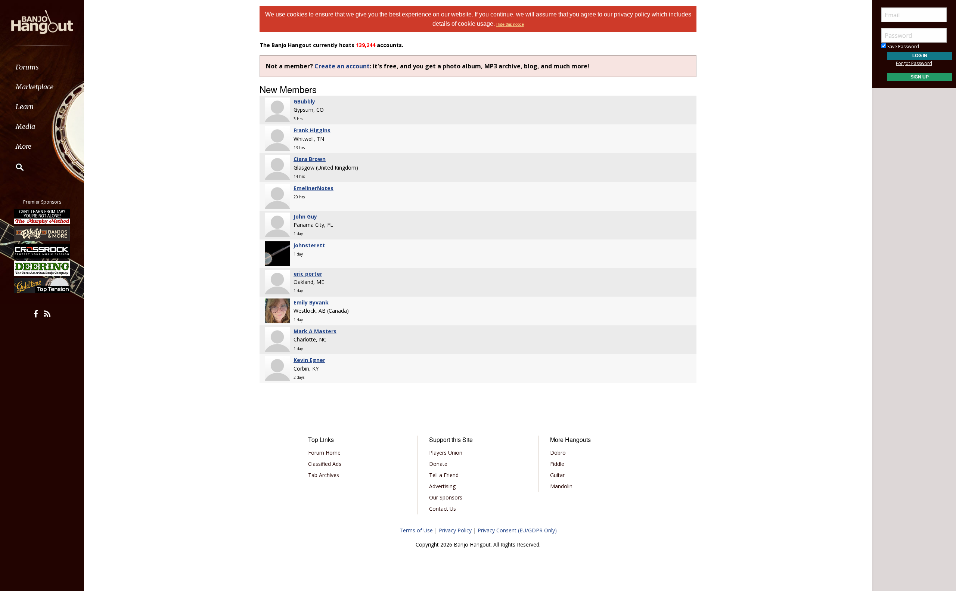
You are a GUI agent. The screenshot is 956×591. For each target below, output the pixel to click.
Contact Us (442, 508)
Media (25, 126)
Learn (25, 106)
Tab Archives (323, 475)
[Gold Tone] (42, 285)
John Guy (305, 216)
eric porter (308, 273)
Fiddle (557, 463)
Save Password (902, 46)
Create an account (342, 66)
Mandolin (561, 486)
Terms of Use (416, 530)
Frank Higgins (312, 130)
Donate (438, 463)
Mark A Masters (315, 331)
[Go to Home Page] (42, 21)
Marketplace (34, 87)
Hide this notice (510, 24)
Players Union (445, 452)
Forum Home (324, 452)
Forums (27, 67)
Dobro (558, 452)
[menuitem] (42, 67)
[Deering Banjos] (42, 268)
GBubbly (304, 101)
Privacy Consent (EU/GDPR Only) (517, 530)
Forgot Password (914, 63)
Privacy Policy (455, 530)
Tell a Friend (444, 475)
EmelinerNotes (313, 188)
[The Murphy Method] (42, 216)
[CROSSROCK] (42, 251)
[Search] (15, 167)
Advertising (442, 486)
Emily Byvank (311, 302)
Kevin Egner (309, 359)
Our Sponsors (445, 497)
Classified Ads (324, 463)
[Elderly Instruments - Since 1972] (42, 233)
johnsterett (309, 245)
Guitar (557, 475)
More (23, 146)
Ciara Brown (310, 159)
